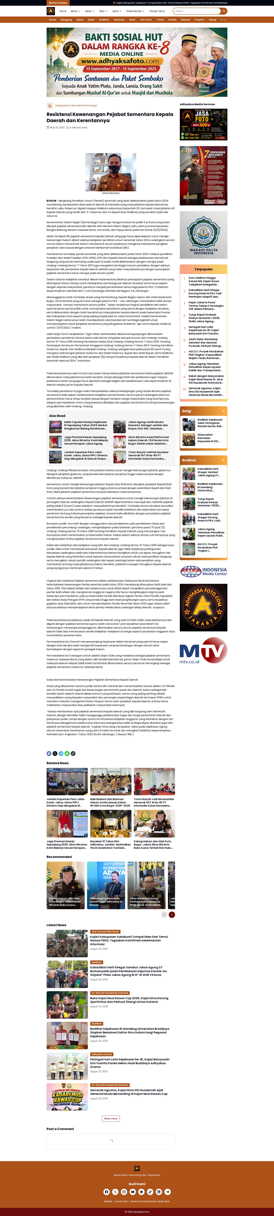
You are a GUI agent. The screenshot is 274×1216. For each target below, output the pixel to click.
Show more (110, 1118)
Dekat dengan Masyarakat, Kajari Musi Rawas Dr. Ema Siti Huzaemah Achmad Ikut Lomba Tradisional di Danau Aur (206, 379)
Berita (74, 11)
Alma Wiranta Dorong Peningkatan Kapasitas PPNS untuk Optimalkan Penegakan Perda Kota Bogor (145, 902)
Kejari (91, 19)
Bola (102, 11)
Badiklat (104, 19)
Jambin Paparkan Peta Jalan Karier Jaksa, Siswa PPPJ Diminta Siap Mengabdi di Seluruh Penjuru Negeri (85, 456)
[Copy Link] (73, 753)
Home (63, 11)
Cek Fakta (146, 19)
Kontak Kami (121, 1201)
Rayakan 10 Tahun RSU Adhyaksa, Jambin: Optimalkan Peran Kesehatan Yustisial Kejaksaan (110, 845)
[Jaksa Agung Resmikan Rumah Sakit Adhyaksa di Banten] (106, 885)
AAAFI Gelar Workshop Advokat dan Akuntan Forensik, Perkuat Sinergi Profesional (205, 343)
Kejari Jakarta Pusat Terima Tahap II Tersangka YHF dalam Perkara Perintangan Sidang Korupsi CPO (206, 306)
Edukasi (185, 19)
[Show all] (223, 411)
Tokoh (160, 19)
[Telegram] (61, 753)
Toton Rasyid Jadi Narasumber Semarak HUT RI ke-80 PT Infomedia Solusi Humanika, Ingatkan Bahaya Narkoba (148, 456)
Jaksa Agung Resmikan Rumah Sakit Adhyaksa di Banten (105, 902)
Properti (199, 19)
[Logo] (137, 1168)
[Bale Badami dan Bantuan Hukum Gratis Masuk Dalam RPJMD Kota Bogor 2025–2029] (110, 781)
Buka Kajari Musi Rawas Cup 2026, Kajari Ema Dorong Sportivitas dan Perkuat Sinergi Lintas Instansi (129, 1000)
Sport (115, 11)
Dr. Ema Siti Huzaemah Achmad (110, 993)
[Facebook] (49, 753)
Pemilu (172, 19)
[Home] (50, 105)
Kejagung (66, 19)
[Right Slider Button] (224, 19)
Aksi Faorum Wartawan (105, 931)
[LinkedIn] (159, 1192)
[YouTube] (133, 1192)
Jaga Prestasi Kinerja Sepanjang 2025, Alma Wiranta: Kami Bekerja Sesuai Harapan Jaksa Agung (86, 440)
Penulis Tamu (157, 11)
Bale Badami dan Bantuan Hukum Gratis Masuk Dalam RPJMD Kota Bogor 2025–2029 (110, 802)
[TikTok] (150, 1192)
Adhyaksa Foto (141, 1211)
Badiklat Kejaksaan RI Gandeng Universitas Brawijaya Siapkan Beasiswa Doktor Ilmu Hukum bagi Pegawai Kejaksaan (129, 1032)
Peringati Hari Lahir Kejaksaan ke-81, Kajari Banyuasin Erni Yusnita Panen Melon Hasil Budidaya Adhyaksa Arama (130, 1063)
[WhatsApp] (67, 753)
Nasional (119, 19)
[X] (55, 753)
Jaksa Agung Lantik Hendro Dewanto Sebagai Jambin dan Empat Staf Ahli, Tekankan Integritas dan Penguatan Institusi (150, 425)
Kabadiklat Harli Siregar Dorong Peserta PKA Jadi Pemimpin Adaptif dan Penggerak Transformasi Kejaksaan (205, 293)
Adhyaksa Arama (102, 1054)
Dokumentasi (134, 11)
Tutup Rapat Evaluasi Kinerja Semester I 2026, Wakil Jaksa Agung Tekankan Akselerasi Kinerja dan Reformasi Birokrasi (204, 318)
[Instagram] (124, 1192)
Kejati (79, 19)
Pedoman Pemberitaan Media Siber (150, 1201)
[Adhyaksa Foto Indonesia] (51, 11)
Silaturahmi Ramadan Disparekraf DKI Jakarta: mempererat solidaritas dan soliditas (208, 438)
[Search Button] (224, 11)
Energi (212, 19)
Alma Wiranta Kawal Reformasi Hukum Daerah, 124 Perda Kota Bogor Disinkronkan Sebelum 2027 (148, 440)
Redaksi (108, 1201)
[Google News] (141, 1192)
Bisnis (88, 11)
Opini (132, 19)
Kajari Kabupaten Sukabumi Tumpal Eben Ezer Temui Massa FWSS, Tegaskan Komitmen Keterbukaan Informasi (118, 2)
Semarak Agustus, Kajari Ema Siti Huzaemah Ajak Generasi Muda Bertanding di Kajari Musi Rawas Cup (128, 1092)
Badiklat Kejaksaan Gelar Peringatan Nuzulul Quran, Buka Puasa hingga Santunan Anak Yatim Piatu (210, 423)
